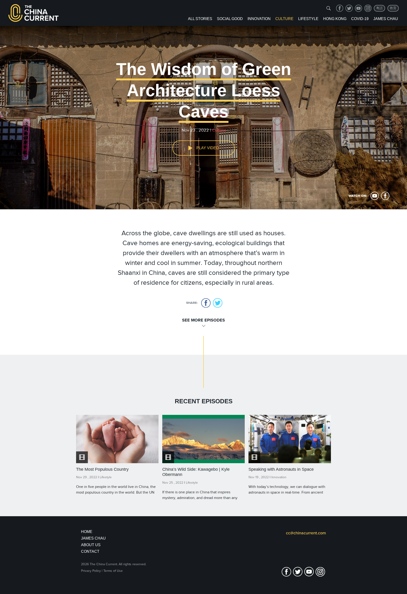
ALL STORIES (200, 19)
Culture (284, 19)
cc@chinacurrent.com (306, 533)
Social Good (230, 19)
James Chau (385, 19)
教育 (393, 8)
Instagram (367, 8)
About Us (91, 545)
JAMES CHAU (93, 538)
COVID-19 (360, 19)
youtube (358, 8)
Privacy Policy (91, 571)
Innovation (259, 19)
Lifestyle (308, 19)
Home (86, 532)
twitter (349, 8)
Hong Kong (334, 19)
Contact (90, 551)
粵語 (379, 8)
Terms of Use (113, 571)
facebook (339, 8)
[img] (328, 8)
